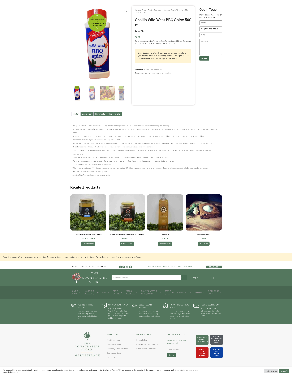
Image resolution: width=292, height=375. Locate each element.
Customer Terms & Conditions (147, 344)
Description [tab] (87, 114)
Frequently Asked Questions (117, 349)
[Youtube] (130, 267)
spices (141, 73)
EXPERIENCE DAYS (213, 292)
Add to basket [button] (165, 244)
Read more (204, 244)
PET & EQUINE (116, 292)
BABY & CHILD (168, 292)
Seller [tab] (76, 114)
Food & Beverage (154, 10)
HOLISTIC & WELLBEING (89, 292)
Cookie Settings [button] (271, 371)
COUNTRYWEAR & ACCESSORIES (149, 292)
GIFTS (104, 292)
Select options (88, 244)
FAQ (179, 267)
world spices (166, 73)
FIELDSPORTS (196, 292)
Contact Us (188, 267)
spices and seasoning (153, 73)
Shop (144, 10)
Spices (166, 10)
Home (137, 10)
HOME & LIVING (74, 292)
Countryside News (114, 353)
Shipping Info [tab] (114, 114)
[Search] (184, 277)
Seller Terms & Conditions (146, 349)
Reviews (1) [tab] (100, 114)
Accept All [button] (284, 371)
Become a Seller (169, 267)
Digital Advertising (114, 344)
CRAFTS (180, 292)
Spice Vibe (139, 31)
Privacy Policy (141, 340)
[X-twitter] (123, 267)
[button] (126, 11)
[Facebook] (120, 267)
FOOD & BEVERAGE (130, 292)
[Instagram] (127, 267)
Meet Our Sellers (154, 267)
